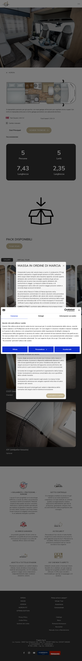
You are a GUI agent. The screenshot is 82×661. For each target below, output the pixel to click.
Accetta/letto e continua (55, 396)
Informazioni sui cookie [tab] (68, 316)
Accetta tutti (67, 349)
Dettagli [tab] (41, 316)
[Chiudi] (63, 265)
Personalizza (39, 349)
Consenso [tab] (14, 316)
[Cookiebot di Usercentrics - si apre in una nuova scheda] (66, 310)
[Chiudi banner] (79, 310)
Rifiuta (15, 349)
